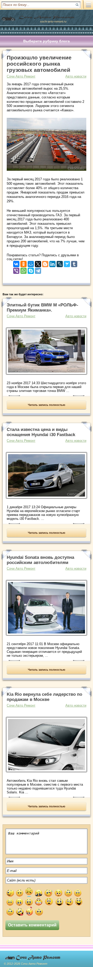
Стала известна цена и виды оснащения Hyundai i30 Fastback (41, 432)
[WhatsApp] (23, 270)
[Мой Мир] (31, 263)
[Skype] (31, 270)
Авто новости (75, 76)
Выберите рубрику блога (46, 41)
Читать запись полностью (46, 404)
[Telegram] (38, 270)
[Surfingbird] (67, 263)
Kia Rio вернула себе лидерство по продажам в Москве (44, 697)
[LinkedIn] (52, 263)
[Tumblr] (74, 263)
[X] (38, 263)
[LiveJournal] (60, 263)
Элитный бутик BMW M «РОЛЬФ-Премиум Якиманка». (42, 308)
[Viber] (16, 270)
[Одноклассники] (23, 263)
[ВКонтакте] (16, 263)
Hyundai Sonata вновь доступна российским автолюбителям (40, 560)
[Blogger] (45, 263)
